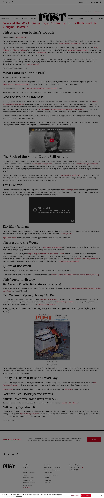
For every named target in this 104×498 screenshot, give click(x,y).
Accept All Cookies (85, 495)
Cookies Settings (75, 495)
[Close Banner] (101, 495)
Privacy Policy (19, 496)
